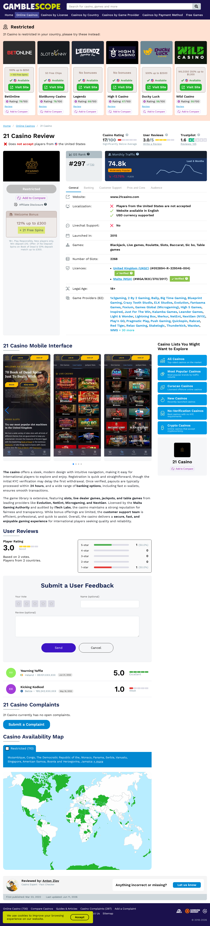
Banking (89, 187)
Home (7, 125)
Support (110, 187)
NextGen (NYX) (194, 316)
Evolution (181, 302)
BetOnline (12, 96)
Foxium (127, 307)
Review (8, 106)
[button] (73, 464)
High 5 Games (191, 307)
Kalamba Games (164, 312)
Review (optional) (25, 612)
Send (59, 648)
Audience (156, 187)
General (73, 187)
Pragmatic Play (137, 321)
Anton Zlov (50, 881)
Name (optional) (89, 596)
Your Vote (21, 596)
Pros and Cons (136, 187)
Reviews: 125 (188, 143)
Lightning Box (145, 316)
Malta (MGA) (122, 279)
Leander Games (191, 312)
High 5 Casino (118, 96)
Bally (155, 298)
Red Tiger (117, 325)
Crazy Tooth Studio (137, 302)
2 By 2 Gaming (138, 298)
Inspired (116, 312)
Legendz (79, 96)
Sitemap (108, 913)
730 (92, 164)
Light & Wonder (121, 316)
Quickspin (179, 321)
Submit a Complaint (26, 724)
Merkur (163, 316)
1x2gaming (118, 298)
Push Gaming (160, 321)
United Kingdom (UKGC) (131, 268)
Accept (79, 917)
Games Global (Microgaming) (157, 307)
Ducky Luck (151, 96)
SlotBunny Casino (52, 96)
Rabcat (194, 321)
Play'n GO (117, 321)
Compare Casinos (42, 908)
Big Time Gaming (173, 298)
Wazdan (194, 325)
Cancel (96, 648)
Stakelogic (157, 325)
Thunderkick (176, 325)
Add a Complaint (125, 908)
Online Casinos (25, 125)
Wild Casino (185, 96)
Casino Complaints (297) (96, 908)
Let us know (187, 885)
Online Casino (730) (15, 908)
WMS (114, 330)
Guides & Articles (66, 908)
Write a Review (152, 143)
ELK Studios (163, 302)
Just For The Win (137, 312)
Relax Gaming (136, 325)
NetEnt (175, 316)
